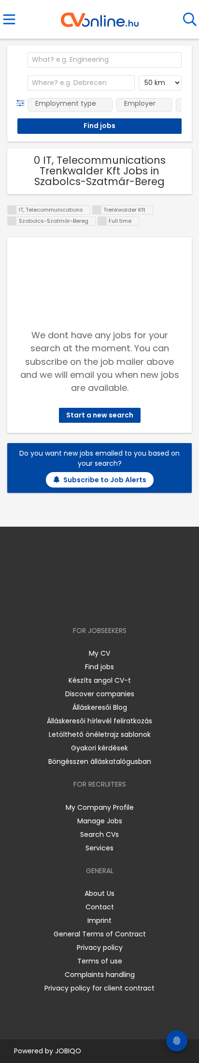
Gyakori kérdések (99, 748)
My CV (99, 653)
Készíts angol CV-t (100, 680)
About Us (99, 893)
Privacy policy (100, 947)
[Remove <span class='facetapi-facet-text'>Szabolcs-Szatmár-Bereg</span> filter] (12, 221)
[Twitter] (123, 602)
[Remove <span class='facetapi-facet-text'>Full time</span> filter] (102, 221)
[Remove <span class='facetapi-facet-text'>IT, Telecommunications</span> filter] (12, 210)
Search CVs (99, 834)
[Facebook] (78, 602)
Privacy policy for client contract (99, 988)
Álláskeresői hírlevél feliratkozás (99, 721)
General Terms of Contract (100, 934)
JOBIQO (68, 1051)
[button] (22, 103)
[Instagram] (93, 602)
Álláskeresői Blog (99, 707)
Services (99, 848)
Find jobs (99, 667)
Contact (99, 907)
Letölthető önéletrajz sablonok (100, 734)
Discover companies (99, 694)
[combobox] (105, 60)
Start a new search (99, 415)
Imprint (99, 920)
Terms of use (99, 961)
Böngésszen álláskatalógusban (99, 761)
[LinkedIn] (109, 602)
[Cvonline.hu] (100, 16)
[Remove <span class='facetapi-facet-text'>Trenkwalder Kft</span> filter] (97, 210)
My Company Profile (100, 807)
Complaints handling (100, 974)
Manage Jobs (99, 821)
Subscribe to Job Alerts (104, 480)
